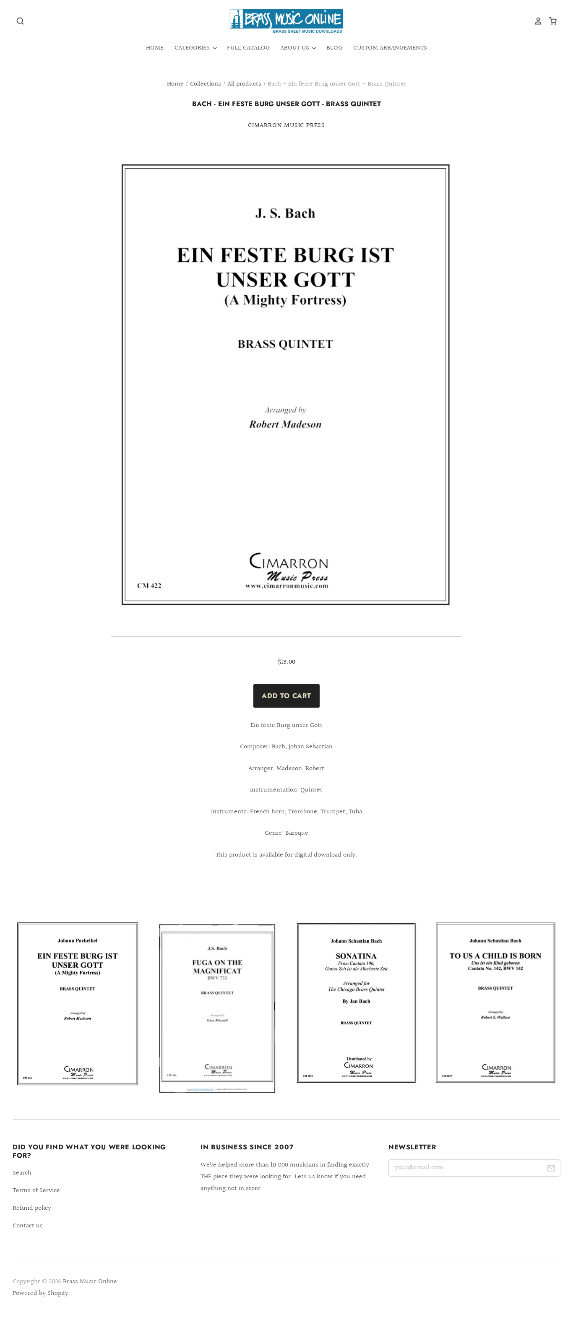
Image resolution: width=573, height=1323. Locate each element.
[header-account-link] (535, 21)
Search (22, 1173)
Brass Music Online (90, 1281)
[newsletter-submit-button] (551, 1170)
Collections (205, 84)
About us (295, 48)
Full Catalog (248, 48)
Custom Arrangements (390, 48)
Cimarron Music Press (286, 125)
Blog (334, 48)
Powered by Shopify (40, 1293)
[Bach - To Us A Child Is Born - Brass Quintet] (495, 1003)
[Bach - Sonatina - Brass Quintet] (356, 1002)
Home (155, 48)
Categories (193, 48)
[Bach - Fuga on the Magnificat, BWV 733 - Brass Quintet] (217, 1008)
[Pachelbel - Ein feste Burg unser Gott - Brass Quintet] (77, 1004)
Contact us (28, 1226)
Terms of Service (36, 1190)
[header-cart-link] (549, 21)
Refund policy (32, 1208)
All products (244, 84)
